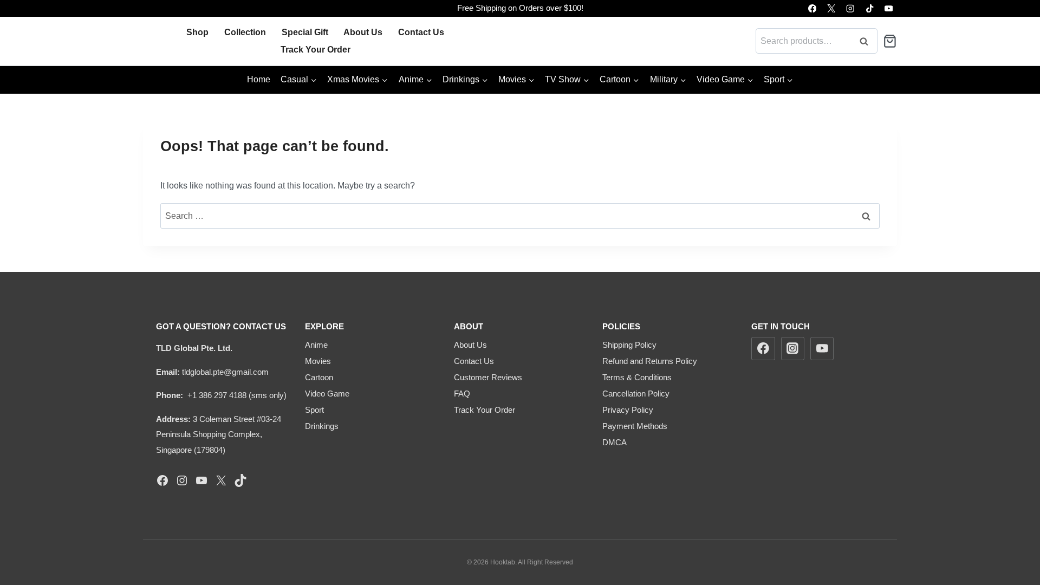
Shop (197, 32)
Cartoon (319, 377)
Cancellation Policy (636, 393)
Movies (318, 361)
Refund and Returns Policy (649, 361)
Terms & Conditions (637, 377)
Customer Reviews (488, 377)
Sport (314, 409)
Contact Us (421, 32)
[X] (831, 8)
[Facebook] (812, 8)
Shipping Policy (629, 344)
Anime (316, 344)
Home (258, 79)
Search (867, 41)
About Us (362, 32)
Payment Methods (634, 426)
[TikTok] (869, 8)
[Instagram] (850, 8)
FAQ (462, 393)
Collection (245, 32)
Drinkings (322, 426)
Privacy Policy (627, 409)
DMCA (614, 442)
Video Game (327, 393)
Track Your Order (315, 49)
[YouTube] (888, 8)
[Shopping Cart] (890, 41)
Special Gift (305, 32)
